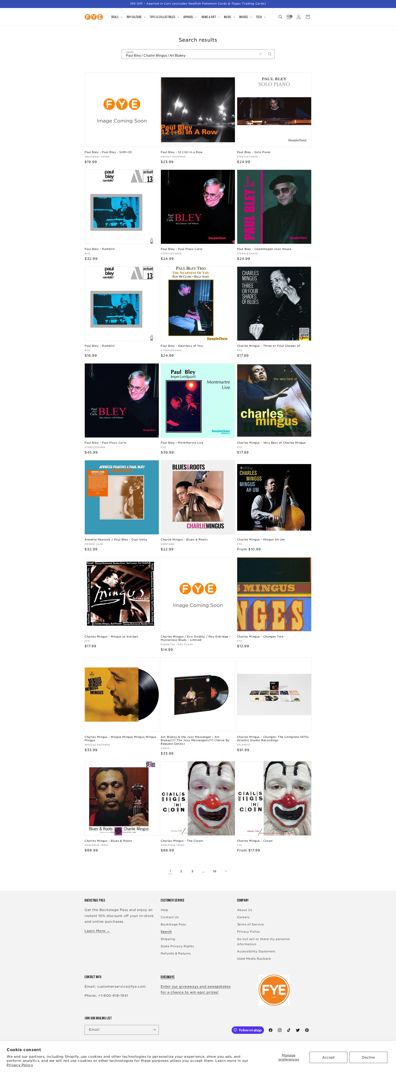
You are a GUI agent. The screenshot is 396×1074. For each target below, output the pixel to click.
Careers (243, 917)
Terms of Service (250, 924)
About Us (244, 910)
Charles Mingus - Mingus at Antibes (111, 636)
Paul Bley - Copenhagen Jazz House (264, 249)
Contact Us (170, 917)
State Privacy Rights (177, 946)
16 (214, 871)
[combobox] (198, 54)
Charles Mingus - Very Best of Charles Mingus (271, 442)
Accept (328, 1057)
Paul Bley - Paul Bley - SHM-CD (108, 152)
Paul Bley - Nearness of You (182, 345)
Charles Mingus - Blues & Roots (108, 840)
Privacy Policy (20, 1065)
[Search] (269, 54)
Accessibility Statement (256, 951)
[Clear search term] (260, 54)
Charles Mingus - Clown (255, 840)
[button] (116, 17)
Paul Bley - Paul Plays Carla (182, 249)
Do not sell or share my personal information (263, 941)
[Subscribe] (154, 1030)
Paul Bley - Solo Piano (254, 152)
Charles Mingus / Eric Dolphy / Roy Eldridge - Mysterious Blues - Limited (196, 638)
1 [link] (170, 871)
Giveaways (167, 977)
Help (164, 910)
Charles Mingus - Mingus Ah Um (261, 539)
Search (166, 931)
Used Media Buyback (254, 958)
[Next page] (225, 871)
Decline (368, 1057)
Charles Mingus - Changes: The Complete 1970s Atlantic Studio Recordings (273, 738)
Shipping (168, 939)
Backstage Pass (173, 924)
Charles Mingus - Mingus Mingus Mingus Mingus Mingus (120, 738)
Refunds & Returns (176, 953)
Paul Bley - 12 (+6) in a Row (182, 152)
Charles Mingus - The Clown (182, 840)
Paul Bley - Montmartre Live (182, 442)
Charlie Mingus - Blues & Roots (184, 539)
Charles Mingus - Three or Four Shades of (268, 345)
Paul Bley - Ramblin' (100, 249)
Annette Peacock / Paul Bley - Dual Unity (116, 539)
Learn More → (97, 931)
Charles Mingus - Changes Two (260, 636)
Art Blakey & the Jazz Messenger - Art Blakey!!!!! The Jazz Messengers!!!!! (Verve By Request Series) (195, 740)
